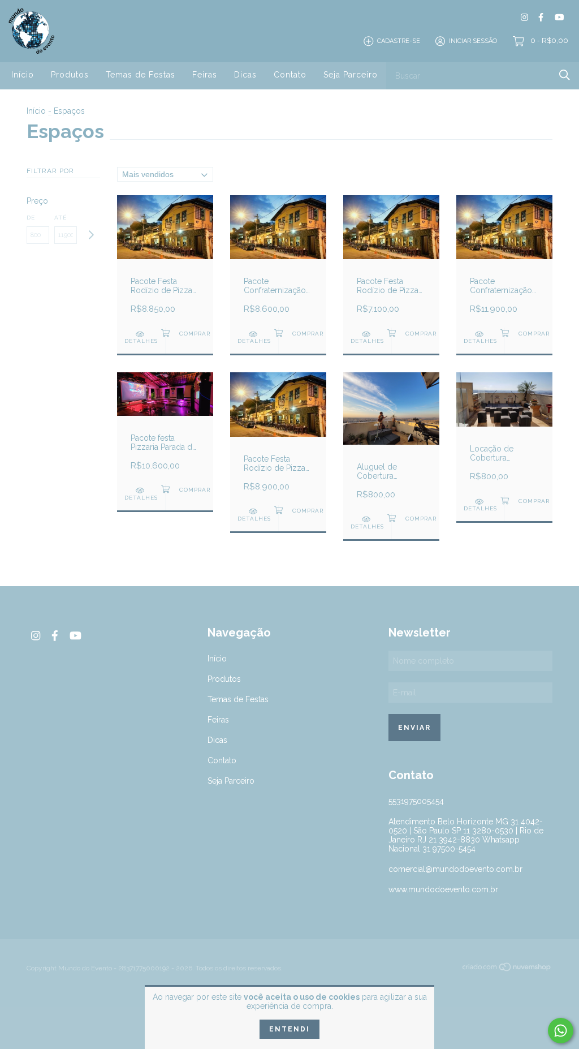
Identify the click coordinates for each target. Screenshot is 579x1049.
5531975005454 (416, 801)
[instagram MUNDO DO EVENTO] (524, 17)
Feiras (204, 74)
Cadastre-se (398, 41)
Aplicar (91, 235)
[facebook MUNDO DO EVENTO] (541, 17)
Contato (290, 74)
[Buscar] (564, 75)
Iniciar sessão (473, 41)
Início (22, 74)
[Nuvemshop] (507, 969)
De (31, 217)
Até (60, 217)
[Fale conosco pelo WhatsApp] (560, 1030)
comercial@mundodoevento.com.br (455, 869)
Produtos (70, 74)
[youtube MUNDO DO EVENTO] (559, 17)
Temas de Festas (140, 74)
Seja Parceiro (350, 74)
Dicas (245, 74)
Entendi (289, 1029)
